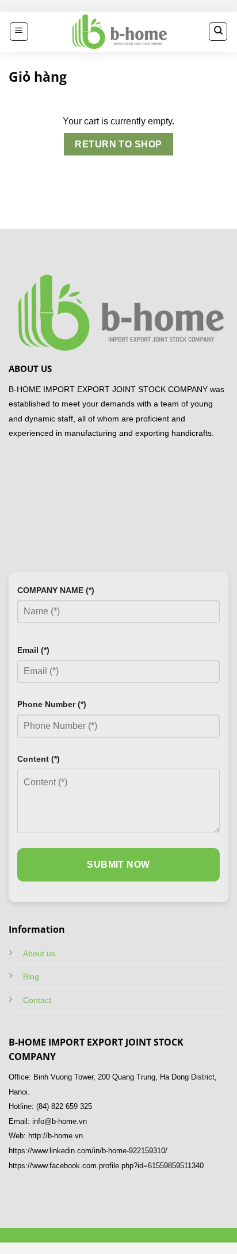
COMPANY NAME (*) (55, 590)
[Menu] (19, 31)
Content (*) (38, 758)
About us (39, 953)
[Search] (218, 31)
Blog (31, 976)
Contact (37, 1000)
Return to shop (118, 144)
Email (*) (33, 650)
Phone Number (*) (51, 704)
